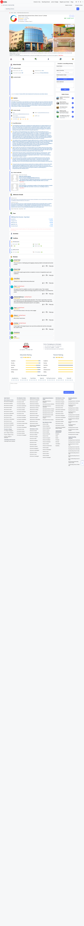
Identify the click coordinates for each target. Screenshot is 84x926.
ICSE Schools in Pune (59, 407)
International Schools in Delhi (48, 414)
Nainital (57, 437)
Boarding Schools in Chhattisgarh (72, 406)
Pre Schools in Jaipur (20, 425)
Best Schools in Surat (8, 421)
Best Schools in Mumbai (8, 403)
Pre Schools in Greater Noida (22, 423)
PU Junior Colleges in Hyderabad (7, 437)
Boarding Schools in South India (74, 442)
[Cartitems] (80, 2)
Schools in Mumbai (46, 426)
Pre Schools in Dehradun (21, 411)
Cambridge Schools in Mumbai (9, 441)
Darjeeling (57, 445)
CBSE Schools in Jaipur (34, 417)
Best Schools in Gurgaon (8, 405)
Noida (15, 12)
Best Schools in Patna (8, 427)
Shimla (57, 435)
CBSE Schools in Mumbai (34, 403)
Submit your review (68, 392)
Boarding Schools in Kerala (73, 427)
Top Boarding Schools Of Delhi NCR (74, 465)
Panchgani (57, 439)
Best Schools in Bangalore (8, 401)
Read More (61, 55)
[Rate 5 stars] (23, 18)
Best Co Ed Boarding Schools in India (74, 459)
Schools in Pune (45, 435)
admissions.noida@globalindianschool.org (21, 113)
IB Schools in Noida (33, 430)
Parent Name (59, 66)
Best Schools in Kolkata (8, 415)
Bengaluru (57, 433)
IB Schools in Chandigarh (34, 456)
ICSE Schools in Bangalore (60, 415)
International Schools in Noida (48, 419)
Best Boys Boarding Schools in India (74, 456)
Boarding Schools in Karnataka (74, 414)
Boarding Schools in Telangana (74, 432)
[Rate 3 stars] (21, 18)
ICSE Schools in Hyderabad (60, 409)
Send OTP (65, 79)
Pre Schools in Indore (21, 431)
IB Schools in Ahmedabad (34, 450)
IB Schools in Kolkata (33, 434)
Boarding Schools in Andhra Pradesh (73, 430)
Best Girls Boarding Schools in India (74, 453)
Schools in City (37, 2)
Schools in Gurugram (46, 437)
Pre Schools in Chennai (21, 407)
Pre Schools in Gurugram (21, 415)
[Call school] (73, 98)
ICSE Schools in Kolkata (60, 399)
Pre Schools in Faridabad (21, 417)
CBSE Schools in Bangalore (34, 399)
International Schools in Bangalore (47, 402)
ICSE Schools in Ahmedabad (60, 417)
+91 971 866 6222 (16, 117)
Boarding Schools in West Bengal (73, 422)
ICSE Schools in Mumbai (60, 403)
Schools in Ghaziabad (46, 441)
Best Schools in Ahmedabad (9, 419)
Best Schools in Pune (7, 417)
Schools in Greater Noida (47, 445)
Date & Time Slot (60, 70)
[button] (11, 59)
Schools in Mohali (46, 455)
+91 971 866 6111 (22, 117)
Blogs (72, 2)
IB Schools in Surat (33, 454)
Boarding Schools (46, 2)
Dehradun (57, 441)
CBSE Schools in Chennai (34, 407)
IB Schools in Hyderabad (34, 432)
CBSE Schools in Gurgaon (34, 415)
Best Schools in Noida (8, 407)
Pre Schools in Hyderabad (21, 405)
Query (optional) (60, 81)
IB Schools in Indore (33, 452)
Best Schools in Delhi (7, 409)
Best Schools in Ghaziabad (9, 425)
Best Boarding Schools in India (74, 450)
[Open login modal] (76, 2)
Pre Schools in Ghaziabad (21, 419)
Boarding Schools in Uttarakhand (72, 425)
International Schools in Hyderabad (47, 407)
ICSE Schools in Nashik (60, 421)
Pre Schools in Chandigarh (21, 435)
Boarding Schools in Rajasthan (74, 416)
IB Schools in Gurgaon (34, 436)
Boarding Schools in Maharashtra (72, 412)
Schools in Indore (46, 453)
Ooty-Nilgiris (58, 443)
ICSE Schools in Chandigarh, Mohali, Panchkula (60, 428)
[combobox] (40, 9)
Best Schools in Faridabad (8, 423)
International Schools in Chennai (48, 408)
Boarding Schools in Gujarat (73, 409)
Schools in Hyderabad (46, 428)
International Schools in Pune (48, 412)
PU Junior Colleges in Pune (8, 434)
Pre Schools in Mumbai (21, 403)
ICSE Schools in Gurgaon (60, 401)
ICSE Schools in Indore (60, 413)
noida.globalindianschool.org (43, 112)
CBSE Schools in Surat (34, 421)
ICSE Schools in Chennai (60, 425)
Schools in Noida (46, 443)
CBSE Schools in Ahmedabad (35, 419)
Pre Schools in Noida (20, 421)
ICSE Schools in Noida (59, 405)
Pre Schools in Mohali (21, 433)
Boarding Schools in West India (74, 448)
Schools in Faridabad (46, 439)
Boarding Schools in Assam (73, 403)
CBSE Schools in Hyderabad (35, 405)
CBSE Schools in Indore (34, 423)
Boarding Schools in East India (74, 446)
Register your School (64, 2)
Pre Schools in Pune (20, 413)
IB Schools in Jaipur (33, 444)
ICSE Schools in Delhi (59, 419)
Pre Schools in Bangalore (21, 399)
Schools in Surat (45, 451)
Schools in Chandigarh (47, 457)
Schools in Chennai (46, 430)
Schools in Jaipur (46, 447)
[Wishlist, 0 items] (78, 2)
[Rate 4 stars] (22, 18)
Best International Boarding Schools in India (73, 462)
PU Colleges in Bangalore (8, 430)
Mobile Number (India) (61, 74)
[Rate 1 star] (18, 18)
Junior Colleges (54, 2)
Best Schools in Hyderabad (9, 413)
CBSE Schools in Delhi (33, 413)
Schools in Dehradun (46, 433)
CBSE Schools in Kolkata (34, 409)
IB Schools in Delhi (33, 438)
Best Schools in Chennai (8, 411)
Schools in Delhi (45, 424)
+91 (38, 115)
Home (12, 12)
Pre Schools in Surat (20, 429)
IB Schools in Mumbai (34, 440)
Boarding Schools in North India (74, 440)
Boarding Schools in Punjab (73, 434)
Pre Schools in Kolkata (21, 409)
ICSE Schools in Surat (59, 423)
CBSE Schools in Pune (33, 411)
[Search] (77, 8)
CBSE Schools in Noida (34, 401)
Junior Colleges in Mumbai (8, 432)
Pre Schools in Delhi (20, 401)
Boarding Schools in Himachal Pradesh (74, 419)
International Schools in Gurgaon (47, 417)
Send (65, 89)
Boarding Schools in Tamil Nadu (74, 401)
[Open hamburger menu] (83, 2)
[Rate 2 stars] (19, 18)
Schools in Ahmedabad (47, 449)
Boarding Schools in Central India (73, 444)
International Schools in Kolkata (48, 410)
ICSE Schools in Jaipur (59, 411)
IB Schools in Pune (33, 442)
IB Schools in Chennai (33, 446)
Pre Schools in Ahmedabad (22, 427)
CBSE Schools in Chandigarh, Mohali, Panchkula (35, 426)
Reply (50, 266)
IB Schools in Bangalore (34, 448)
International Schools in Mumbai (48, 404)
